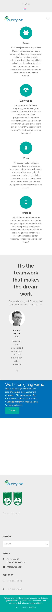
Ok (17, 607)
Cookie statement (29, 607)
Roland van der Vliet (17, 333)
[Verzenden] (47, 544)
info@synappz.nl (14, 567)
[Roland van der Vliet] (17, 318)
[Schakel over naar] (25, 8)
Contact (12, 410)
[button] (48, 19)
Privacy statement (11, 513)
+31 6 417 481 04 (14, 581)
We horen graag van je (24, 384)
